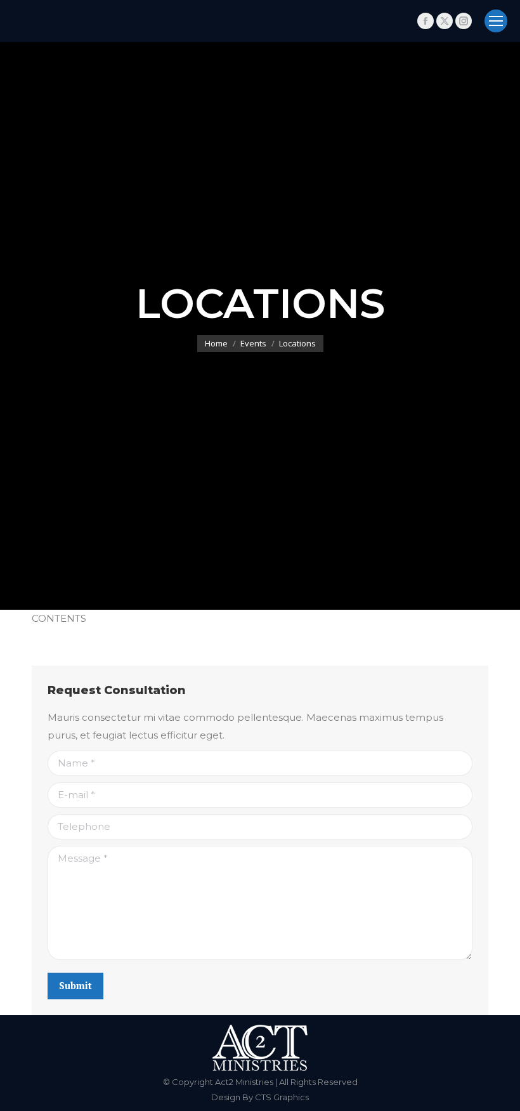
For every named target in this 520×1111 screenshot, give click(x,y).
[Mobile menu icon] (495, 21)
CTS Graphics (282, 1097)
